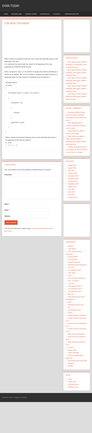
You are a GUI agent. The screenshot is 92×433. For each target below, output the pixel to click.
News (70, 302)
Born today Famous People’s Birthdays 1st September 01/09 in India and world (76, 64)
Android (70, 246)
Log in (70, 379)
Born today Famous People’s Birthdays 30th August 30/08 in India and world (76, 80)
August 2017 (72, 165)
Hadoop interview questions (77, 265)
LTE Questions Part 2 (75, 289)
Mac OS (70, 294)
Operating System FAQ (75, 305)
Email (7, 210)
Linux (70, 275)
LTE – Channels (73, 281)
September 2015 (73, 184)
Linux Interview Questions (76, 278)
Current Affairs (31, 14)
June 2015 (71, 192)
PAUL (70, 123)
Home (6, 14)
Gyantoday (71, 112)
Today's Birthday (73, 353)
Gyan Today (10, 5)
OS (69, 307)
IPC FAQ (71, 267)
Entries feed (72, 382)
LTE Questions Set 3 (75, 291)
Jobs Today (72, 273)
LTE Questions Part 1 (75, 286)
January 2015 (72, 197)
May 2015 (71, 194)
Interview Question (72, 14)
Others (70, 313)
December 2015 (73, 176)
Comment (8, 175)
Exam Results (45, 14)
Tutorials (56, 14)
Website (7, 216)
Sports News (72, 350)
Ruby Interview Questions (76, 334)
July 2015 (71, 189)
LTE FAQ (71, 283)
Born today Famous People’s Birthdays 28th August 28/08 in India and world (76, 96)
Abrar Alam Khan (73, 136)
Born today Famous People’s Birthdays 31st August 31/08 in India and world (76, 72)
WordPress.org (73, 387)
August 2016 (72, 168)
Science (70, 347)
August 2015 (72, 186)
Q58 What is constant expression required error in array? (75, 125)
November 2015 (73, 178)
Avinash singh (72, 147)
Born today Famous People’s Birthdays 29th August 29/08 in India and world (76, 88)
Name (7, 204)
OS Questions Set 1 (74, 310)
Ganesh (70, 131)
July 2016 (71, 170)
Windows (71, 363)
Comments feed (73, 384)
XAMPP (70, 366)
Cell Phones (72, 249)
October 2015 (72, 181)
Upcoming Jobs (16, 14)
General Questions (74, 262)
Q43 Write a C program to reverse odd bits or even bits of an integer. (76, 149)
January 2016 (72, 173)
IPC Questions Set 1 (75, 270)
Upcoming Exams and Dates (77, 361)
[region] (31, 40)
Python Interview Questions (77, 315)
